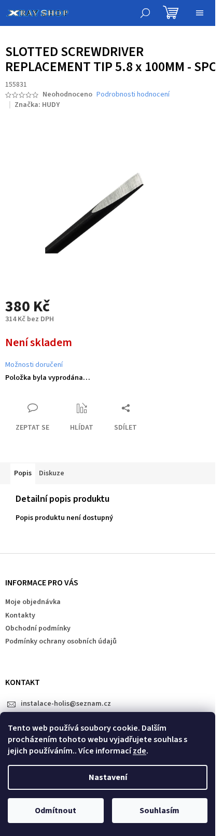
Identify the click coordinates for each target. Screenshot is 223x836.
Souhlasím (159, 810)
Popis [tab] (23, 473)
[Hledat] (145, 13)
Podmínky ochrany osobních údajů (61, 641)
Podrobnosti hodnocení (133, 95)
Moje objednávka (33, 602)
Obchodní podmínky (38, 628)
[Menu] (199, 13)
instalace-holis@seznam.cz (66, 703)
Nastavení (108, 777)
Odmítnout (55, 810)
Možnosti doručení (34, 365)
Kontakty (20, 615)
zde (139, 751)
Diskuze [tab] (51, 473)
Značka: (37, 105)
